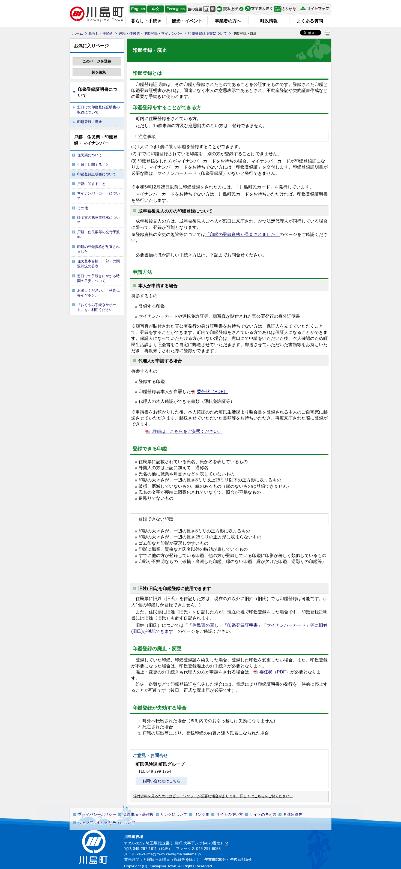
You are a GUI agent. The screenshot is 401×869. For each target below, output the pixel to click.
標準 (206, 9)
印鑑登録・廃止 (89, 122)
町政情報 (269, 21)
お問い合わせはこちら (161, 781)
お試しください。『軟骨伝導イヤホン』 (98, 292)
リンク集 (201, 814)
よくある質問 (310, 21)
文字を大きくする (256, 9)
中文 (155, 9)
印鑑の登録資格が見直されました (98, 249)
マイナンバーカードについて (98, 195)
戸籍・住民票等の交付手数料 (98, 234)
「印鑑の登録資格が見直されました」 (242, 234)
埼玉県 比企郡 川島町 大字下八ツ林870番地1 (184, 843)
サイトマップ (314, 8)
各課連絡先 (292, 814)
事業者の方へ (228, 21)
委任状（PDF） (212, 391)
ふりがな (287, 9)
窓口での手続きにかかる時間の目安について (98, 278)
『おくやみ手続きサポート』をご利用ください (96, 307)
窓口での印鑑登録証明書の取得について (98, 109)
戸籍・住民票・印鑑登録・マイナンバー (150, 33)
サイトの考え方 (263, 814)
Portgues (176, 9)
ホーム (77, 33)
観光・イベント (187, 21)
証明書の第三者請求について (98, 219)
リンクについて (173, 814)
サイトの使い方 (229, 814)
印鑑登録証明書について (207, 33)
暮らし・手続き (146, 21)
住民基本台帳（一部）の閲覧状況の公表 (98, 263)
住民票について (89, 155)
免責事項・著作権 (138, 814)
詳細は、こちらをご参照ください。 (186, 431)
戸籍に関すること (91, 184)
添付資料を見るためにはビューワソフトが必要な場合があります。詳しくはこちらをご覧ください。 (213, 796)
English (138, 9)
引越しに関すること (93, 165)
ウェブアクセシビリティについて (106, 822)
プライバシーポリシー (97, 814)
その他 (82, 208)
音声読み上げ (227, 9)
